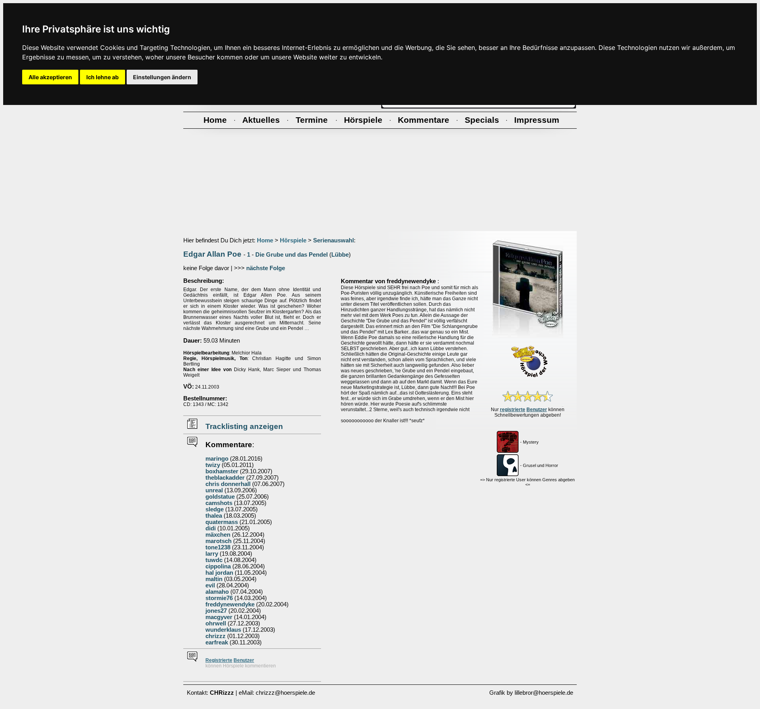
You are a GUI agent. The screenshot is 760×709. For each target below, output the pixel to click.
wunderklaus (223, 630)
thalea (213, 516)
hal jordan (219, 573)
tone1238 (217, 547)
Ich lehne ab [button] (102, 77)
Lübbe (340, 255)
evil (210, 585)
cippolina (218, 566)
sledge (214, 509)
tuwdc (213, 560)
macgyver (218, 617)
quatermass (221, 522)
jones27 (216, 611)
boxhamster (221, 471)
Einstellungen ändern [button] (162, 77)
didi (210, 528)
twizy (212, 465)
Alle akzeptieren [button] (50, 77)
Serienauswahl (333, 240)
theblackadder (225, 478)
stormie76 (219, 598)
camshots (218, 503)
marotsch (218, 541)
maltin (213, 579)
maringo (216, 459)
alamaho (217, 592)
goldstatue (220, 497)
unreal (214, 490)
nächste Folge (265, 268)
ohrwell (215, 623)
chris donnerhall (228, 484)
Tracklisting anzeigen (244, 426)
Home (265, 240)
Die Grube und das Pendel (291, 255)
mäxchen (217, 535)
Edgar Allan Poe (212, 254)
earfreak (216, 642)
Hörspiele (293, 240)
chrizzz (215, 636)
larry (211, 554)
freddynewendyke (230, 604)
